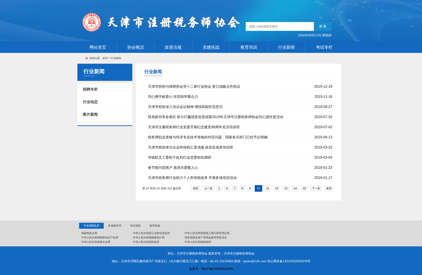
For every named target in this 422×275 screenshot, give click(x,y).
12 (276, 188)
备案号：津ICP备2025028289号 (211, 269)
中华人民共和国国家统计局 (149, 237)
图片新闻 (90, 114)
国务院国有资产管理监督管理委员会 (206, 237)
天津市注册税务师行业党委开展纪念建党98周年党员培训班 (194, 127)
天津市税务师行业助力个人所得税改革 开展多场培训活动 (192, 178)
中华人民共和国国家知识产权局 (99, 237)
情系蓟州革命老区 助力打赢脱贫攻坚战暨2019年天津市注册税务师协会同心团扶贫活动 (215, 117)
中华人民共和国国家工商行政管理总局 (207, 233)
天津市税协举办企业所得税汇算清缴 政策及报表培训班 (190, 147)
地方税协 (135, 225)
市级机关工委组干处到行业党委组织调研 (179, 157)
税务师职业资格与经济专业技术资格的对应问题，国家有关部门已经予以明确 (207, 137)
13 (285, 188)
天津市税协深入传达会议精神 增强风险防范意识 (185, 107)
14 (295, 188)
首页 (105, 58)
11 (267, 188)
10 (258, 188)
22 (304, 188)
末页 (328, 188)
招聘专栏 (90, 89)
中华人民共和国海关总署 (95, 241)
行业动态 (90, 102)
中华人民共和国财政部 (198, 241)
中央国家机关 (91, 225)
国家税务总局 (89, 233)
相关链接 (154, 225)
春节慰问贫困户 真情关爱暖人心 (173, 167)
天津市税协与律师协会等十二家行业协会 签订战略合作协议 (194, 86)
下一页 (316, 188)
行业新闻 (116, 58)
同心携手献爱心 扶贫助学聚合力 (173, 96)
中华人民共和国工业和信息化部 (151, 233)
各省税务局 (114, 225)
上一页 (208, 188)
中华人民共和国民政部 (146, 241)
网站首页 (97, 47)
